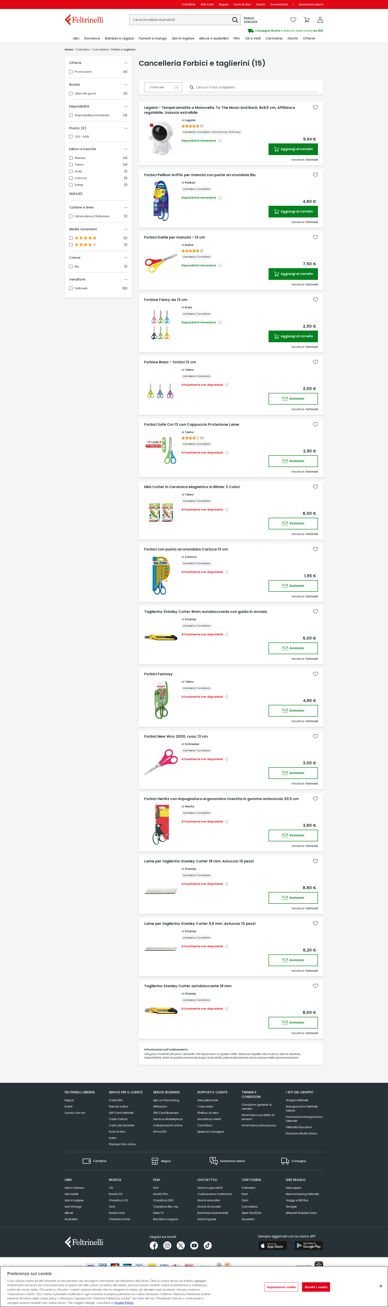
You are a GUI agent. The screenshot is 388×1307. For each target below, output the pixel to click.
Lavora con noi (75, 1113)
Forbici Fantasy (158, 674)
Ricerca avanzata (250, 19)
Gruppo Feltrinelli (297, 1100)
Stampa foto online (122, 1144)
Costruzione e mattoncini (214, 1194)
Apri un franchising (166, 1100)
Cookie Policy (124, 1302)
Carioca (81, 178)
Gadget (291, 1206)
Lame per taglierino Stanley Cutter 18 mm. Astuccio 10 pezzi (199, 861)
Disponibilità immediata (92, 115)
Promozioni (83, 72)
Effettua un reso (207, 1113)
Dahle (79, 185)
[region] (194, 1286)
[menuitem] (76, 38)
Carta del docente (121, 1125)
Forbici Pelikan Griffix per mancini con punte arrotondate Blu (200, 175)
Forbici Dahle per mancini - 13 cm (174, 237)
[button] (235, 20)
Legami (190, 120)
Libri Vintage (73, 1206)
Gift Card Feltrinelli (121, 1113)
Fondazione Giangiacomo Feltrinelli (304, 1119)
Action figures (206, 1219)
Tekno (79, 165)
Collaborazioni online (167, 1125)
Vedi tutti (75, 193)
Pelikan (190, 182)
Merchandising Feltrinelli (302, 1194)
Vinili (112, 1206)
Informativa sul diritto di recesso (258, 1117)
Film (156, 1188)
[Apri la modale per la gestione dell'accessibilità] (318, 1265)
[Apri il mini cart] (307, 20)
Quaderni (248, 1219)
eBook (69, 1213)
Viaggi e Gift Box (297, 1200)
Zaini (245, 1200)
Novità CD (115, 1194)
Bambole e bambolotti (212, 1213)
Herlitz (189, 806)
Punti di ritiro (242, 4)
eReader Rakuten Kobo (301, 1213)
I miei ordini (205, 1106)
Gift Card (207, 4)
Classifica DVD (163, 1200)
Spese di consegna (210, 1132)
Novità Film (160, 1194)
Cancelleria (250, 1206)
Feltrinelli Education (299, 1127)
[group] (258, 31)
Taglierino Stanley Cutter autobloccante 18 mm (187, 986)
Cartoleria (248, 1188)
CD (111, 1188)
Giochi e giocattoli (210, 1188)
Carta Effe (115, 1100)
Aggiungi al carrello (296, 149)
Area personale (207, 1100)
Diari (245, 1194)
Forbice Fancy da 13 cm (165, 299)
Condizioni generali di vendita (257, 1107)
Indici (113, 1138)
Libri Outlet (71, 1194)
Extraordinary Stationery (92, 216)
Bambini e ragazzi (165, 1219)
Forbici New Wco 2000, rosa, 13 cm (176, 736)
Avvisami (296, 398)
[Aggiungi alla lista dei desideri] (315, 107)
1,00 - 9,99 (82, 136)
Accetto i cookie (316, 1287)
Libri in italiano (74, 1188)
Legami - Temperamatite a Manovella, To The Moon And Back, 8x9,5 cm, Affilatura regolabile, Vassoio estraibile (219, 110)
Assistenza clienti (311, 4)
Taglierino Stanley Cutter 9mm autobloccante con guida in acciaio (205, 611)
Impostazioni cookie (281, 1287)
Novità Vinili (117, 1213)
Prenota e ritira (118, 1106)
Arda (78, 171)
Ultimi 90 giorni (85, 93)
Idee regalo (293, 1188)
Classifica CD (118, 1200)
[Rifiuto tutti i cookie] (381, 1286)
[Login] (320, 20)
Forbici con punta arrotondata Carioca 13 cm (186, 549)
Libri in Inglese (74, 1200)
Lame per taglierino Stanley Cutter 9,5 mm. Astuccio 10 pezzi (200, 923)
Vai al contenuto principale (83, 4)
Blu (77, 266)
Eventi (260, 4)
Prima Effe (159, 1132)
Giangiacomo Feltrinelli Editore (302, 1108)
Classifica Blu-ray (165, 1206)
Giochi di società (209, 1206)
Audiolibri (71, 1219)
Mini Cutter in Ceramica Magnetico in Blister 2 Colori (192, 487)
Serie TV (158, 1213)
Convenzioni (279, 4)
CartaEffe (188, 4)
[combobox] (185, 19)
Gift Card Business (166, 1113)
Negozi (223, 4)
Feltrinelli (81, 288)
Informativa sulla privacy (259, 1125)
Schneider (192, 744)
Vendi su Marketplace (168, 1119)
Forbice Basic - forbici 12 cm (170, 362)
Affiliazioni (160, 1106)
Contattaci (204, 1125)
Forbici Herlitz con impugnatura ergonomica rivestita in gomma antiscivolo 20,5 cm (221, 798)
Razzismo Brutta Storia (301, 1133)
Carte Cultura (118, 1119)
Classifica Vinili (119, 1219)
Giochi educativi (208, 1200)
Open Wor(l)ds (251, 1213)
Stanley (80, 158)
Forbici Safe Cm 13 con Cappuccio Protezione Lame (191, 424)
